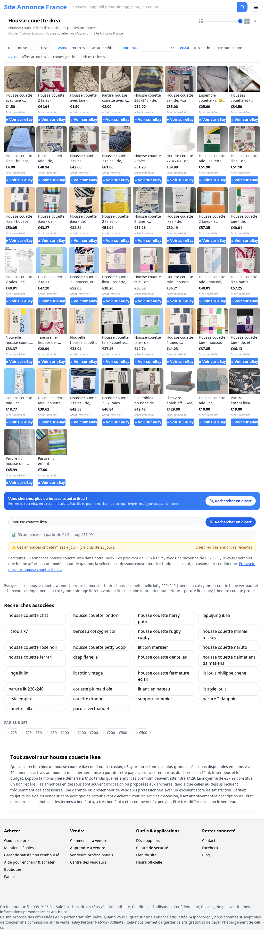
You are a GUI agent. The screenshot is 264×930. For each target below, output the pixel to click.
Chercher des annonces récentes (223, 547)
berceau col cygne (195, 585)
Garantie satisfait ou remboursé (31, 854)
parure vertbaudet (91, 708)
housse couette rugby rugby (159, 634)
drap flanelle (85, 657)
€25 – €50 (34, 732)
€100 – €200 (88, 732)
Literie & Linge (32, 33)
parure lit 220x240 (26, 689)
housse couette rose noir (33, 647)
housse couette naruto (225, 647)
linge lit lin (18, 673)
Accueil (13, 33)
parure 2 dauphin (220, 699)
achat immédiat (103, 48)
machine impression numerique (152, 590)
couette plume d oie (92, 689)
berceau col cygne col (94, 631)
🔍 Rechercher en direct (231, 521)
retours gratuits (64, 57)
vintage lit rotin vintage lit (97, 590)
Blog (206, 854)
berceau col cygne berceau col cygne (39, 590)
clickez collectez (94, 57)
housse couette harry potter (159, 618)
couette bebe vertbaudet (236, 585)
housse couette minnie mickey (225, 634)
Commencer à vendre (88, 840)
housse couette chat (28, 615)
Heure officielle (149, 862)
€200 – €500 (117, 732)
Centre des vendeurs (88, 862)
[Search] (242, 7)
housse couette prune (236, 590)
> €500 (141, 732)
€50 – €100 (60, 732)
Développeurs (148, 840)
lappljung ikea (216, 615)
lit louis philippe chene (224, 673)
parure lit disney (198, 590)
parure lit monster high (91, 585)
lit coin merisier (153, 647)
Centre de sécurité (152, 847)
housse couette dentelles (162, 657)
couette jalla (20, 708)
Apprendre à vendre (87, 847)
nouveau (24, 48)
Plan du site (146, 854)
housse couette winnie (47, 585)
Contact (208, 840)
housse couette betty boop (99, 647)
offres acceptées (34, 57)
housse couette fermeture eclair (163, 676)
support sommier (155, 699)
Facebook (210, 847)
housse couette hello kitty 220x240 (146, 585)
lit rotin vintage (88, 673)
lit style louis (215, 689)
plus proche (202, 48)
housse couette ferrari (30, 657)
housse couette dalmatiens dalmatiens (229, 660)
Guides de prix (16, 840)
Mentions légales (19, 847)
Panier (9, 876)
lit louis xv (18, 631)
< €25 (12, 732)
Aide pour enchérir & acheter (29, 862)
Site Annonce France (35, 7)
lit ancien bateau (154, 689)
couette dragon (88, 699)
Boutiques (13, 869)
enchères (78, 48)
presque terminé (230, 48)
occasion (44, 48)
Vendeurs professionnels (91, 854)
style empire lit (23, 699)
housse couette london (95, 615)
